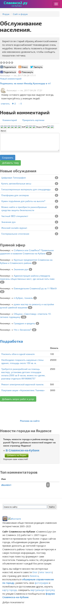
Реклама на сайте (30, 420)
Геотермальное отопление (15, 233)
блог (35, 572)
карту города (9, 590)
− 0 (20, 103)
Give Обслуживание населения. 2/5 (4, 62)
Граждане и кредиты (24, 323)
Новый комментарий (10, 78)
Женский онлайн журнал (14, 227)
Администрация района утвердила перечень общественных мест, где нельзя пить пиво (27, 277)
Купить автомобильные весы (16, 183)
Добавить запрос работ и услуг (18, 399)
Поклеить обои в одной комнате (18, 354)
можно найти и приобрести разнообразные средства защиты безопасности (24, 208)
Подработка (11, 341)
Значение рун (8, 221)
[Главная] (15, 4)
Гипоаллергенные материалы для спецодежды (26, 189)
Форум (5, 14)
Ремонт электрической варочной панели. (22, 384)
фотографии (41, 582)
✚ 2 (14, 103)
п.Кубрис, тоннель (23, 297)
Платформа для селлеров (15, 195)
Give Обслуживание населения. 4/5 (9, 62)
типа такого (45, 572)
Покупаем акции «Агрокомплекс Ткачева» (23, 390)
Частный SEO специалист (14, 216)
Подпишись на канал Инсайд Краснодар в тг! (25, 83)
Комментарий (10, 120)
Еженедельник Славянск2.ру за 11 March (35, 288)
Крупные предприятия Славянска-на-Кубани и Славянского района (26, 261)
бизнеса (34, 575)
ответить (5, 103)
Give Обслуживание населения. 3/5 (6, 62)
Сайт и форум (20, 14)
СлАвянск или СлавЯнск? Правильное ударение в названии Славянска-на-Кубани (27, 252)
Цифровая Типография (13, 177)
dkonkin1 (6, 485)
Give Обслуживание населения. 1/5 (1, 62)
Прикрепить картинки (33, 120)
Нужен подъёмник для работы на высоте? (23, 201)
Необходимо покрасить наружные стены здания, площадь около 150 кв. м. (22, 361)
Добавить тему (10, 162)
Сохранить (7, 157)
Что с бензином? (22, 329)
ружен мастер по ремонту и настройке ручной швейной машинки (27, 306)
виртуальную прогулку (43, 590)
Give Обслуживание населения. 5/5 (12, 62)
